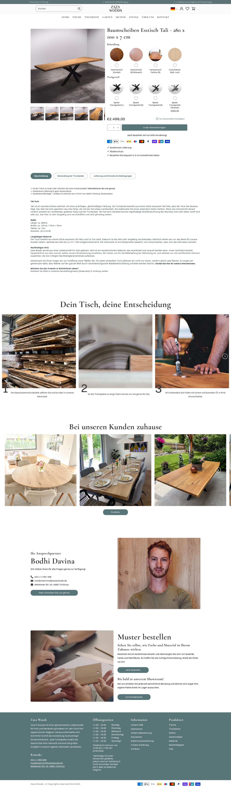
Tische (172, 724)
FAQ (171, 749)
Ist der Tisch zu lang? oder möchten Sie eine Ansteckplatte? (74, 188)
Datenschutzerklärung (142, 741)
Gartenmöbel (175, 737)
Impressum (136, 728)
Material (173, 741)
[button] (193, 9)
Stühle (172, 733)
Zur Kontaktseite (134, 697)
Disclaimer (136, 737)
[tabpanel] (115, 231)
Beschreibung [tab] (41, 176)
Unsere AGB (137, 724)
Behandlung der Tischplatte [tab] (70, 176)
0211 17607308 (39, 759)
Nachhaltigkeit (176, 745)
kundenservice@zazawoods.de (47, 763)
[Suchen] (79, 9)
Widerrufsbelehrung (141, 733)
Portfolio (115, 512)
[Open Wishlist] (187, 9)
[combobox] (58, 9)
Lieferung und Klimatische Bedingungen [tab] (113, 176)
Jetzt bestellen (133, 670)
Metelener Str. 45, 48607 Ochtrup (48, 766)
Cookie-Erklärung (140, 745)
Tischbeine (174, 728)
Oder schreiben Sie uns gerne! (54, 592)
